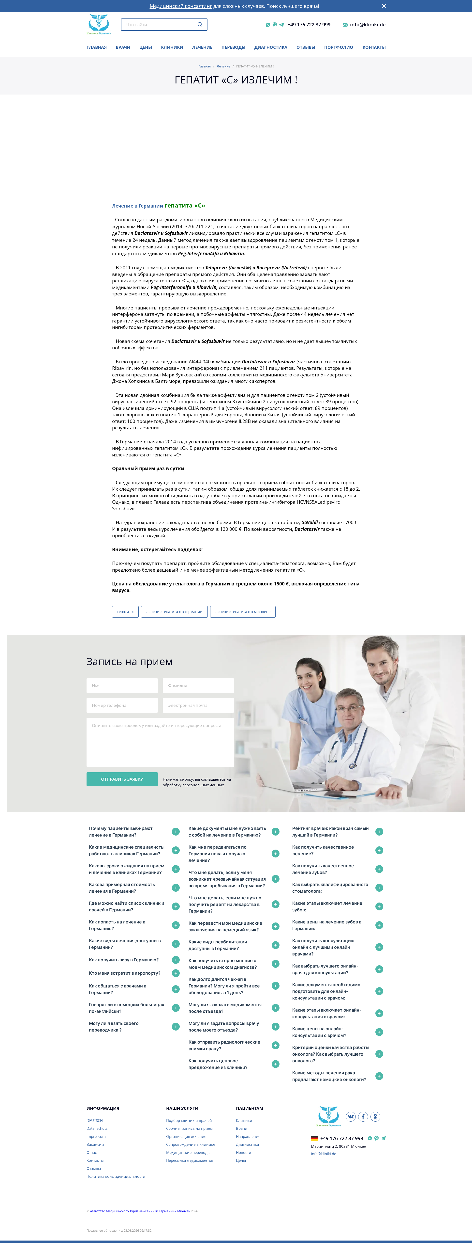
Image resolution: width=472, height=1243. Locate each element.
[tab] (134, 832)
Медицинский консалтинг (181, 6)
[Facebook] (363, 1117)
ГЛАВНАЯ (97, 47)
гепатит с (125, 611)
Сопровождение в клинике (190, 1144)
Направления (248, 1136)
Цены (241, 1160)
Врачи (241, 1128)
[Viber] (275, 24)
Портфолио (338, 47)
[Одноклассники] (375, 1117)
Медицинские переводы (188, 1152)
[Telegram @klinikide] (281, 25)
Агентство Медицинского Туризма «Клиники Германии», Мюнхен (140, 1211)
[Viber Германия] (376, 1138)
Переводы (233, 47)
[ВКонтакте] (351, 1117)
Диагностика (270, 47)
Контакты (374, 47)
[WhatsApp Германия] (370, 1138)
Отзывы (305, 47)
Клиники (172, 47)
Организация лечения (186, 1136)
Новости (243, 1152)
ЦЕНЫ (145, 47)
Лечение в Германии (137, 206)
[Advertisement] (236, 155)
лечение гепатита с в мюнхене (242, 611)
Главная (204, 66)
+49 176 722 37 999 (309, 24)
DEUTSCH (95, 1120)
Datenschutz (97, 1128)
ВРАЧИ (123, 47)
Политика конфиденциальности (116, 1176)
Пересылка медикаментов (189, 1160)
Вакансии (95, 1144)
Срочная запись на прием (189, 1128)
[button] (384, 6)
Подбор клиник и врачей (189, 1120)
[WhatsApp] (268, 25)
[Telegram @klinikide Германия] (383, 1138)
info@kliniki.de (368, 24)
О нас (92, 1152)
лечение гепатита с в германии (174, 611)
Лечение (202, 47)
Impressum (96, 1136)
